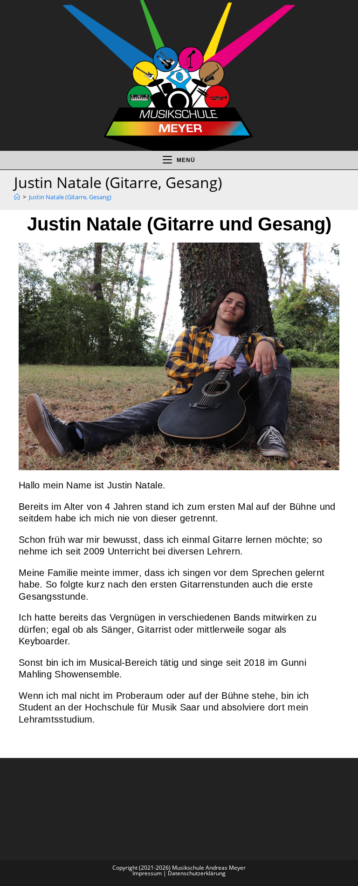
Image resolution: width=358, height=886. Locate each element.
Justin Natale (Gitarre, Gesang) (70, 197)
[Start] (17, 197)
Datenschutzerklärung (197, 873)
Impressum (147, 873)
